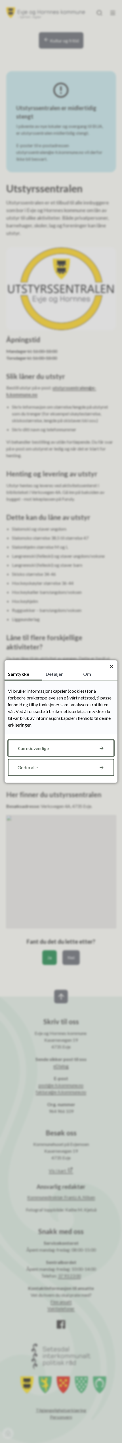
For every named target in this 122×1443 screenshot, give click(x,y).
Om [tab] (87, 674)
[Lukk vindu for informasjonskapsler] (111, 666)
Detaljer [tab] (54, 674)
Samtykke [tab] (18, 674)
